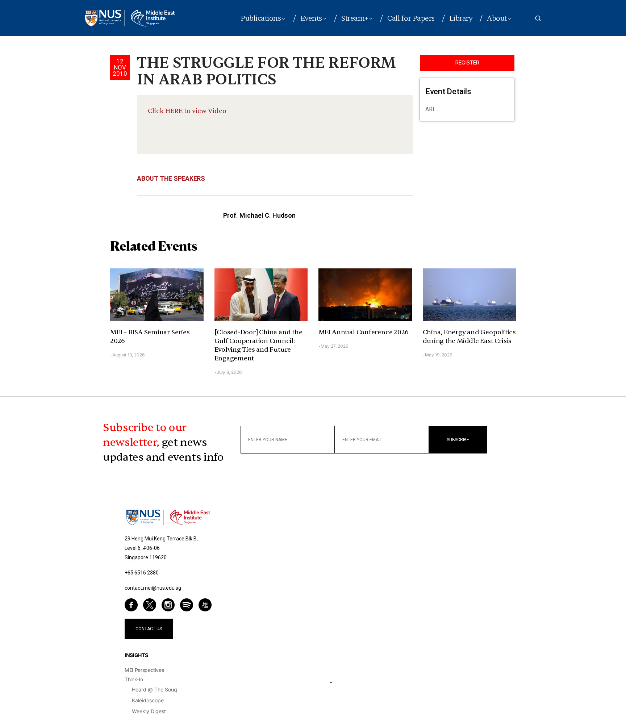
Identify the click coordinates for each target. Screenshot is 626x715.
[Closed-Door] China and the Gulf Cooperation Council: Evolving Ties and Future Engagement (258, 345)
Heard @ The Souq (154, 689)
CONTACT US (148, 628)
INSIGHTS (136, 655)
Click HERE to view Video (187, 111)
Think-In (134, 679)
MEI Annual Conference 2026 (363, 332)
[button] (538, 18)
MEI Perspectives (144, 670)
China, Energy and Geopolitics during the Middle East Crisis (469, 336)
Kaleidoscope (148, 700)
